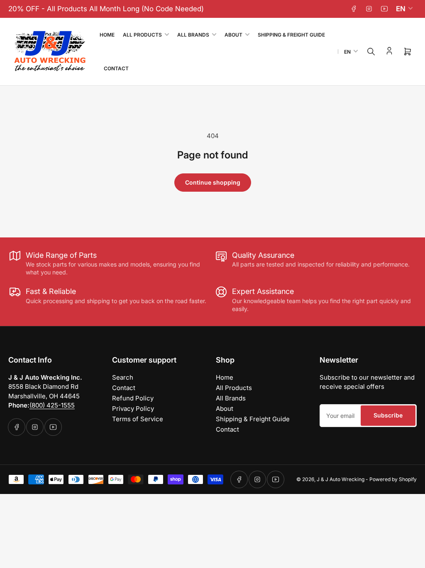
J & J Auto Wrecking (340, 479)
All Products (142, 35)
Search (122, 377)
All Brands (193, 35)
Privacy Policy (133, 408)
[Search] (371, 51)
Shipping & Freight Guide (291, 35)
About (233, 35)
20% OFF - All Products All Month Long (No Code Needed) (106, 9)
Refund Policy (133, 398)
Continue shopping (212, 182)
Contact (116, 68)
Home (107, 35)
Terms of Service (137, 419)
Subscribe (388, 415)
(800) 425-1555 (52, 405)
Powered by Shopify (393, 479)
